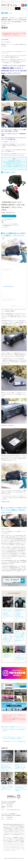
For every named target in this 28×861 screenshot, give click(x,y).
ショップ (24, 726)
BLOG (6, 13)
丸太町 (4, 729)
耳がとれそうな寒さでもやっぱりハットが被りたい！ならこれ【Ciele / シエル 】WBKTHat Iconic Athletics (14, 738)
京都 (7, 729)
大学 (9, 729)
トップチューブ (4, 728)
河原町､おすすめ (14, 729)
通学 (5, 731)
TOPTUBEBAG (12, 726)
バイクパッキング (20, 728)
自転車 (19, 729)
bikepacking (6, 726)
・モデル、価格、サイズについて (14, 160)
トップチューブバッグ (12, 728)
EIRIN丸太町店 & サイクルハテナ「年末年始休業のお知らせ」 (14, 742)
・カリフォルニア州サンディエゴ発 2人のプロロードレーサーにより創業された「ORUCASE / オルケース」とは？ (14, 166)
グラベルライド (18, 726)
